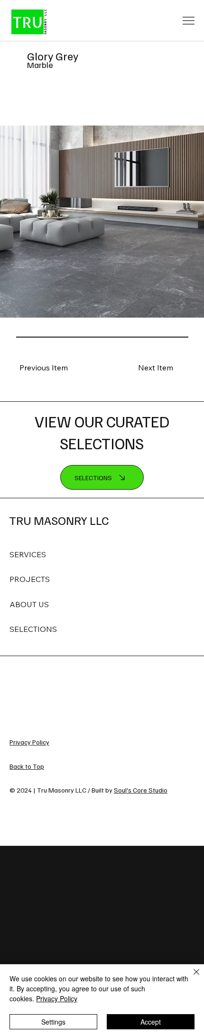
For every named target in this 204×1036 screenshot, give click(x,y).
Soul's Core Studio (140, 790)
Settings (53, 1021)
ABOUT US (29, 604)
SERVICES (27, 554)
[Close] (190, 977)
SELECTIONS (33, 629)
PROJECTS (29, 579)
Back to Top (26, 766)
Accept (150, 1021)
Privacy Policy (29, 742)
